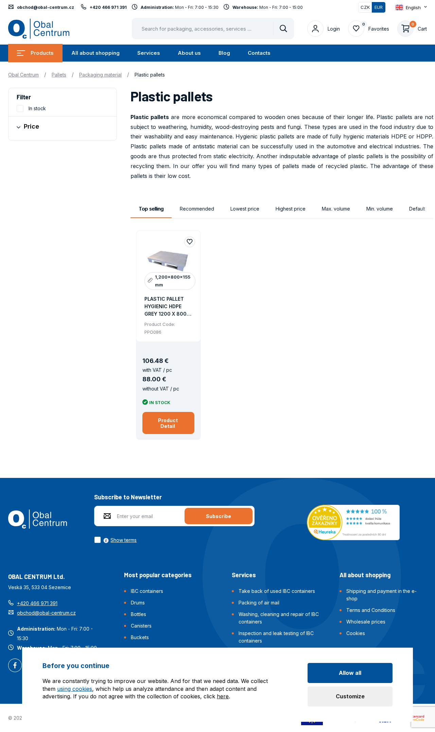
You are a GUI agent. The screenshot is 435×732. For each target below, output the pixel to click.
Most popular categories (158, 575)
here (223, 696)
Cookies (355, 633)
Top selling (151, 209)
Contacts (259, 53)
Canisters (141, 626)
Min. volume (379, 209)
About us (189, 53)
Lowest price (244, 209)
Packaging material (100, 75)
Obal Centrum (23, 75)
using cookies (74, 688)
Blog (224, 53)
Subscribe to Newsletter (128, 497)
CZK (365, 7)
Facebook (15, 666)
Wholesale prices (365, 622)
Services (148, 53)
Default (417, 209)
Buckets (140, 637)
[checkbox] (115, 540)
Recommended (197, 209)
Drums (138, 602)
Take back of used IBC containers (277, 591)
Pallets (59, 75)
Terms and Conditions (370, 610)
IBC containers (147, 591)
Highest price (291, 209)
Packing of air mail (259, 602)
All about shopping (95, 53)
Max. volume (336, 209)
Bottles (138, 614)
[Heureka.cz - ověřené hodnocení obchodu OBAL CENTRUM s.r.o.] (353, 521)
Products (42, 53)
